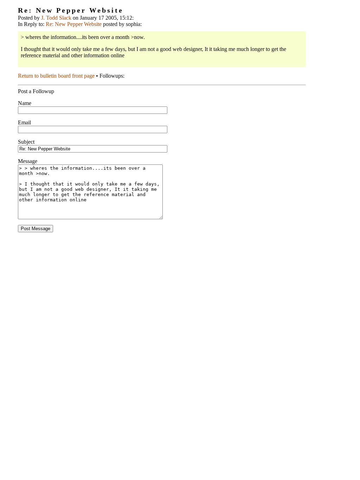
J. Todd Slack (56, 18)
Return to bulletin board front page (56, 76)
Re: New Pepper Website (74, 24)
